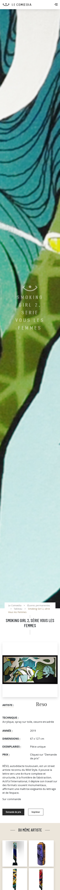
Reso (41, 704)
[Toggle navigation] (56, 4)
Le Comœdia (14, 605)
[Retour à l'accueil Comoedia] (31, 4)
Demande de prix (13, 812)
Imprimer (36, 812)
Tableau (18, 608)
